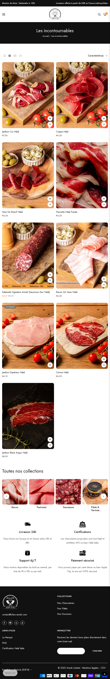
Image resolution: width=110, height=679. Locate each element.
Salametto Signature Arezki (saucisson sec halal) (26, 292)
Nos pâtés (62, 608)
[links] (15, 491)
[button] (50, 118)
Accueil (46, 36)
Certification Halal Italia (13, 648)
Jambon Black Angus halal (15, 452)
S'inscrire (97, 651)
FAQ (4, 643)
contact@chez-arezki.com (14, 614)
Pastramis (15, 507)
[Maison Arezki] (55, 14)
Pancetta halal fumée (66, 212)
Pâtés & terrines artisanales (68, 509)
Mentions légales (90, 668)
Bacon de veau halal (66, 292)
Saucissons (41, 507)
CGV (103, 668)
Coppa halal (62, 131)
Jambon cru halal (10, 131)
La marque (7, 637)
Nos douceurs (95, 507)
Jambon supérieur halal (13, 372)
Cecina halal (62, 372)
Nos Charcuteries (65, 603)
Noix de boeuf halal (12, 212)
